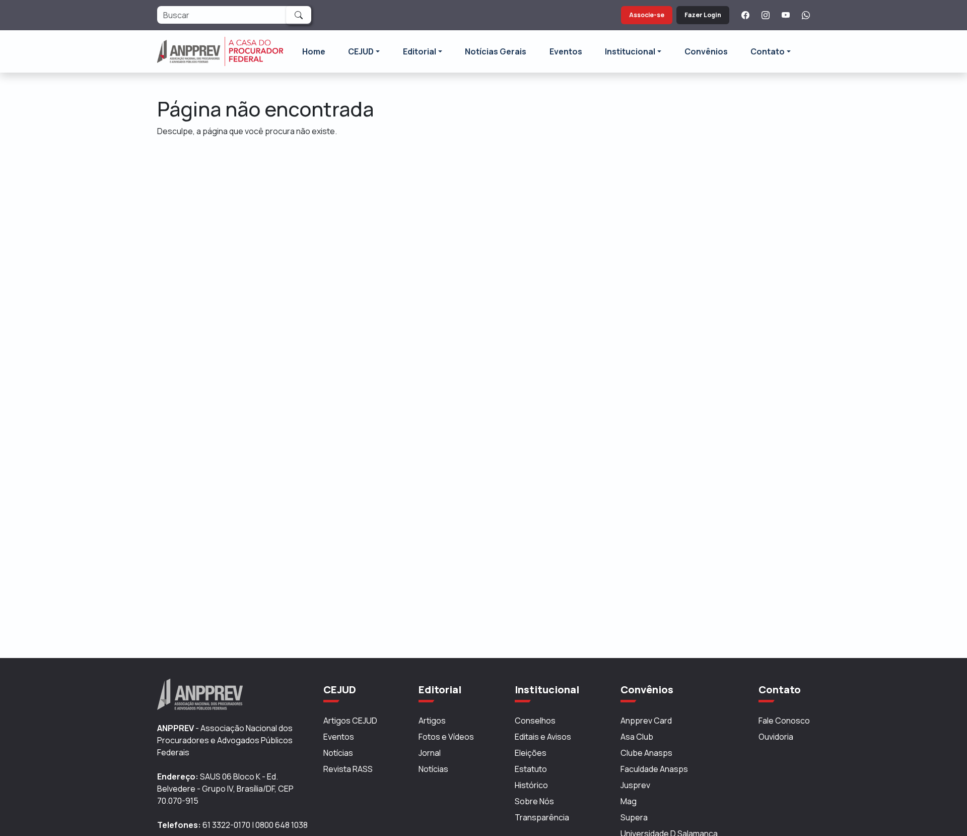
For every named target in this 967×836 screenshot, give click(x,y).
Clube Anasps (646, 752)
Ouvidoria (775, 736)
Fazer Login (702, 15)
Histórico (531, 785)
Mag (628, 801)
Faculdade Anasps (654, 768)
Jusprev (635, 785)
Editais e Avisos (543, 736)
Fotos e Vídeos (446, 736)
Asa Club (636, 736)
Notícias (338, 752)
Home (313, 51)
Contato (767, 51)
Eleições (530, 752)
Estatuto (531, 768)
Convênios (706, 51)
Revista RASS (348, 768)
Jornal (430, 752)
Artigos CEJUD (350, 720)
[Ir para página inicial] (220, 51)
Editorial (419, 51)
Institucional (630, 51)
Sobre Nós (534, 801)
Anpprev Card (646, 720)
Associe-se (646, 15)
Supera (634, 817)
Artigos (432, 720)
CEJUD (361, 51)
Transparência (542, 817)
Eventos (565, 51)
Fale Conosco (784, 720)
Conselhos (535, 720)
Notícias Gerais (495, 51)
